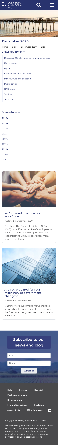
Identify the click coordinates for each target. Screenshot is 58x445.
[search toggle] (39, 5)
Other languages (35, 410)
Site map (23, 390)
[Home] (12, 5)
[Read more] (29, 191)
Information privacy (17, 405)
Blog (14, 47)
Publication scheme (17, 395)
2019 (4, 154)
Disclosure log (14, 400)
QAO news (9, 89)
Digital (7, 68)
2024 (4, 128)
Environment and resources (17, 73)
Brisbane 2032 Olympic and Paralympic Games (27, 58)
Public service (10, 84)
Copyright (39, 390)
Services (8, 94)
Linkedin (50, 410)
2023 (4, 134)
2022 (4, 139)
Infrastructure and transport (17, 79)
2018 (4, 160)
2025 (4, 123)
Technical (8, 99)
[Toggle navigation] (52, 5)
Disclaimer (39, 405)
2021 (4, 144)
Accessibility (13, 410)
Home (5, 47)
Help (9, 390)
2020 (4, 149)
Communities (10, 63)
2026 (4, 118)
